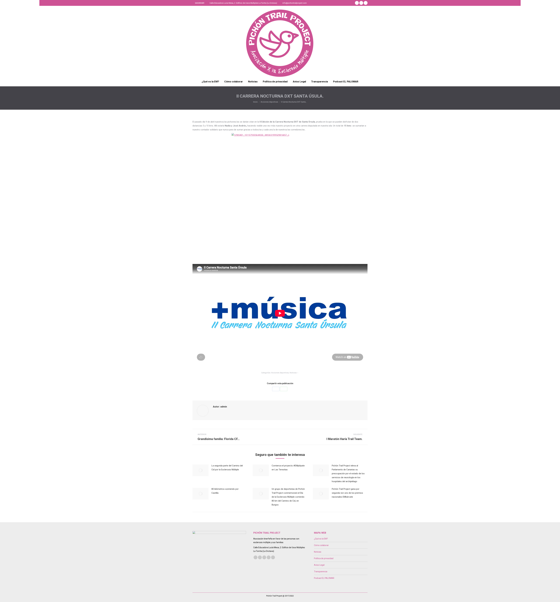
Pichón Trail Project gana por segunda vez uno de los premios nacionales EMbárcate (347, 493)
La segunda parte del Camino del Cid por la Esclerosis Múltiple (227, 467)
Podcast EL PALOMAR (324, 578)
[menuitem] (210, 81)
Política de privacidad (323, 558)
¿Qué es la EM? (321, 539)
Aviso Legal (319, 565)
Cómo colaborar (321, 545)
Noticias (293, 373)
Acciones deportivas (280, 373)
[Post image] (200, 470)
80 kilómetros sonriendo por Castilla (225, 491)
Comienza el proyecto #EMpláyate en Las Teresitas (288, 467)
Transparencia (320, 571)
